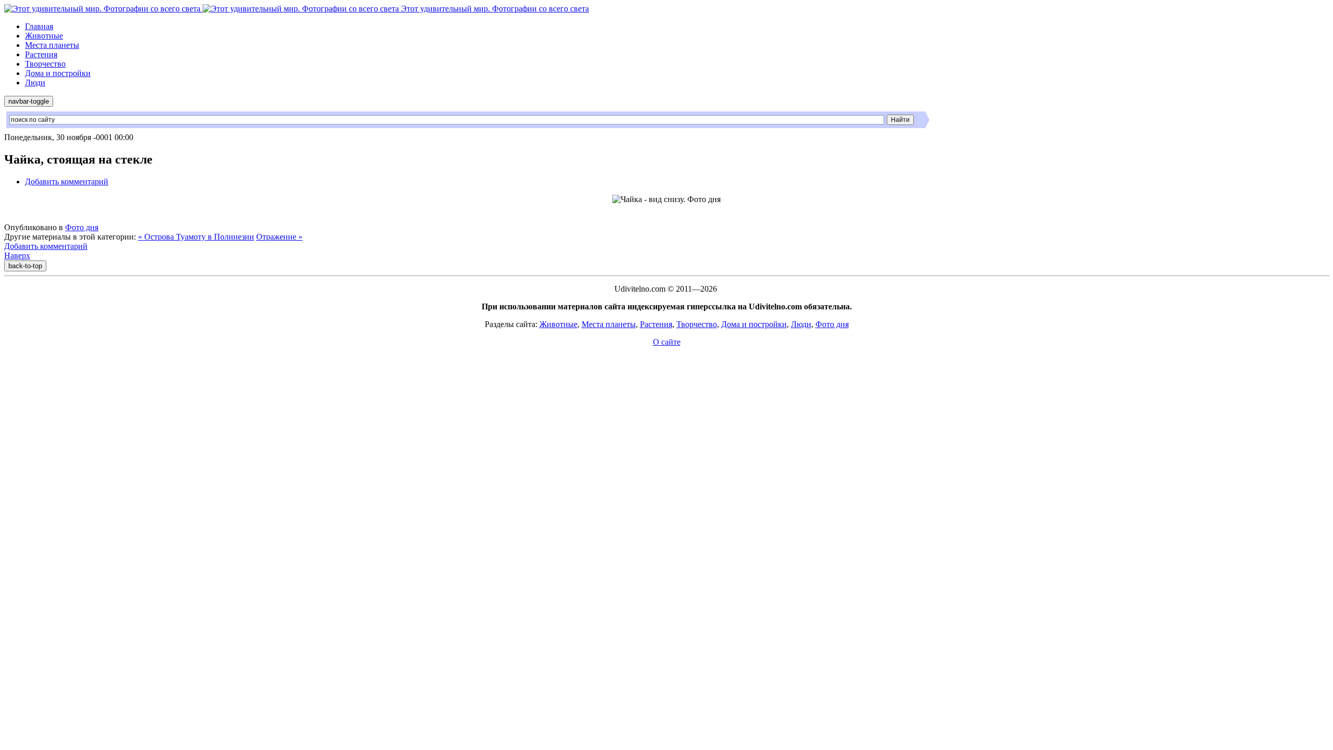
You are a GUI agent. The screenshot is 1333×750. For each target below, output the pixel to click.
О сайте (667, 342)
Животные (44, 35)
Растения (41, 54)
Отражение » (279, 236)
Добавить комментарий (66, 181)
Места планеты (52, 45)
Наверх (17, 255)
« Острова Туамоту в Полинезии (196, 236)
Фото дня (81, 227)
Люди (35, 82)
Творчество (45, 63)
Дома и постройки (58, 73)
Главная (39, 26)
